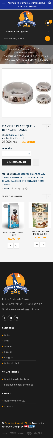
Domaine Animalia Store (17, 423)
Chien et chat (11, 363)
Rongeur (8, 357)
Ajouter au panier (17, 162)
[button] (36, 244)
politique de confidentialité (18, 384)
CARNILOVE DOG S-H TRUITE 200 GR (39, 232)
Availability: (8, 138)
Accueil (13, 49)
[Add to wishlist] (36, 162)
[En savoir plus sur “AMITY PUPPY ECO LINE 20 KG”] (10, 245)
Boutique (25, 49)
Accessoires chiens (24, 52)
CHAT (41, 173)
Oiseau (8, 346)
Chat (7, 340)
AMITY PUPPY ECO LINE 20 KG (13, 234)
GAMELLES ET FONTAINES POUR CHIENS (25, 56)
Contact (8, 406)
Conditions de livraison (16, 379)
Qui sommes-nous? (14, 400)
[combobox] (26, 31)
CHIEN (37, 49)
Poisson (8, 352)
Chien (7, 335)
